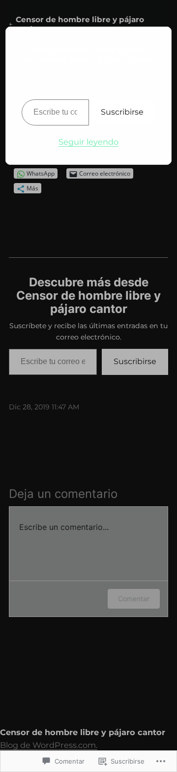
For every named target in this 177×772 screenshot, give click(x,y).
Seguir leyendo (88, 142)
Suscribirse (122, 112)
